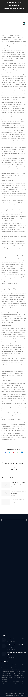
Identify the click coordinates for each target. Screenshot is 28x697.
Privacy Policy (12, 695)
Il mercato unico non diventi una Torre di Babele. (18, 483)
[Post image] (5, 485)
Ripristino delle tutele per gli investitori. (18, 492)
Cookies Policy (19, 695)
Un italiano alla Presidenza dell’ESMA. (16, 639)
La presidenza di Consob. (17, 499)
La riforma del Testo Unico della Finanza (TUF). (15, 646)
